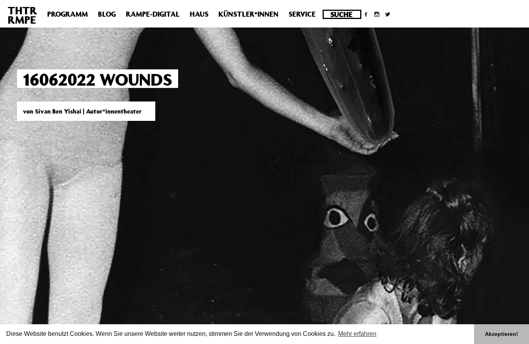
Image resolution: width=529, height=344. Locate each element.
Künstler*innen (248, 14)
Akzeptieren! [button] (501, 334)
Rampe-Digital (153, 14)
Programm (67, 14)
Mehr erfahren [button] (357, 333)
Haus (199, 14)
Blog (107, 14)
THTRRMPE (22, 14)
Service (302, 14)
